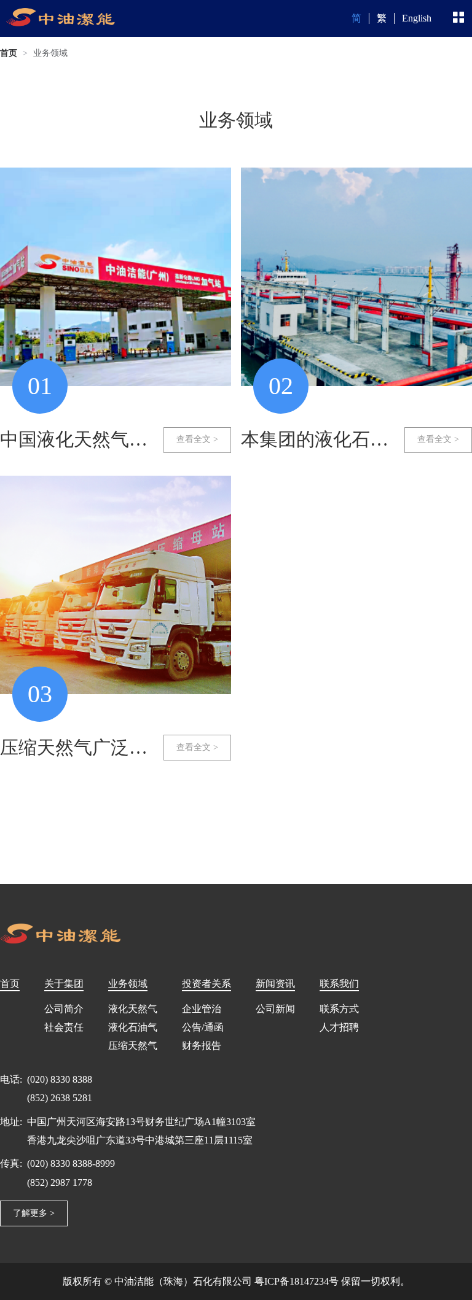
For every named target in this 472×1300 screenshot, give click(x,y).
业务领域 (50, 53)
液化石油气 (132, 1027)
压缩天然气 (132, 1045)
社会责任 (64, 1027)
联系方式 (339, 1009)
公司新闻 (275, 1009)
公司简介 (64, 1009)
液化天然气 (132, 1009)
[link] (8, 53)
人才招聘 (339, 1027)
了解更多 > (34, 1213)
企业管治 (201, 1009)
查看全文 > (197, 439)
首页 (8, 53)
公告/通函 (203, 1027)
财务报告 (201, 1045)
